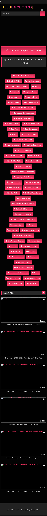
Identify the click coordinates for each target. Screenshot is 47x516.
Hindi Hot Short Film (24, 150)
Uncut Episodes (14, 278)
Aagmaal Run (14, 102)
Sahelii (37, 86)
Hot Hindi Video (33, 81)
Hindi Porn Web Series (24, 177)
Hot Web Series (24, 198)
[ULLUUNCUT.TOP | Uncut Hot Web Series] (19, 7)
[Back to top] (39, 509)
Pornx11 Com (35, 241)
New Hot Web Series (31, 230)
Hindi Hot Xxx (35, 156)
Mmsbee (32, 225)
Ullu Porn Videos (17, 257)
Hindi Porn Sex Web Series (24, 172)
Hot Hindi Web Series (33, 193)
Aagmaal (15, 92)
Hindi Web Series (33, 188)
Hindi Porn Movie (34, 161)
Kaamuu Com (17, 225)
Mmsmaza (13, 230)
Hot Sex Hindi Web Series (18, 86)
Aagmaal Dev (15, 97)
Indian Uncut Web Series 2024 (24, 219)
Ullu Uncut (33, 257)
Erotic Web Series (30, 134)
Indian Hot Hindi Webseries (24, 203)
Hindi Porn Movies (24, 166)
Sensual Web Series (30, 246)
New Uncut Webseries (16, 241)
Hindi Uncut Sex (33, 182)
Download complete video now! (25, 50)
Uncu (36, 273)
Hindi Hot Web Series (15, 156)
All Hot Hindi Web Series (24, 76)
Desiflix (14, 134)
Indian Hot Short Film (24, 209)
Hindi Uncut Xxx (14, 188)
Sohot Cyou (17, 251)
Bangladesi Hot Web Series (24, 113)
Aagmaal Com (30, 92)
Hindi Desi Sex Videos (24, 140)
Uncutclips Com (16, 283)
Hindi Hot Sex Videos (33, 145)
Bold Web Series (13, 124)
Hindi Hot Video (15, 81)
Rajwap (13, 246)
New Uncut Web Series (24, 235)
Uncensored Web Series (18, 273)
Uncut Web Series (33, 278)
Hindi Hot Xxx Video (14, 161)
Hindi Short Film (15, 182)
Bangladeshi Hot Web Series (24, 108)
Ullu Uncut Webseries (24, 267)
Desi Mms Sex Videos (33, 124)
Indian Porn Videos (24, 214)
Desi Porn (14, 129)
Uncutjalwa (33, 283)
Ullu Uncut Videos (24, 262)
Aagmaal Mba (32, 97)
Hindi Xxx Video (12, 193)
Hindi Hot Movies (13, 145)
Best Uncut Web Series (24, 118)
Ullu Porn (31, 251)
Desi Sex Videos (31, 129)
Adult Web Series (32, 102)
